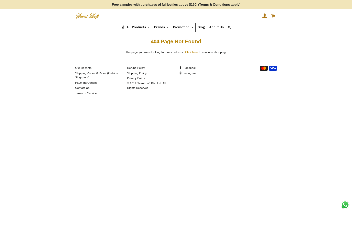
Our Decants (83, 67)
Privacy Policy (136, 78)
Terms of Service (86, 93)
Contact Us (82, 87)
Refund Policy (136, 67)
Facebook (189, 67)
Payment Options (86, 82)
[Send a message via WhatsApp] (345, 205)
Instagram (190, 73)
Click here (191, 52)
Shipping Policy (137, 73)
